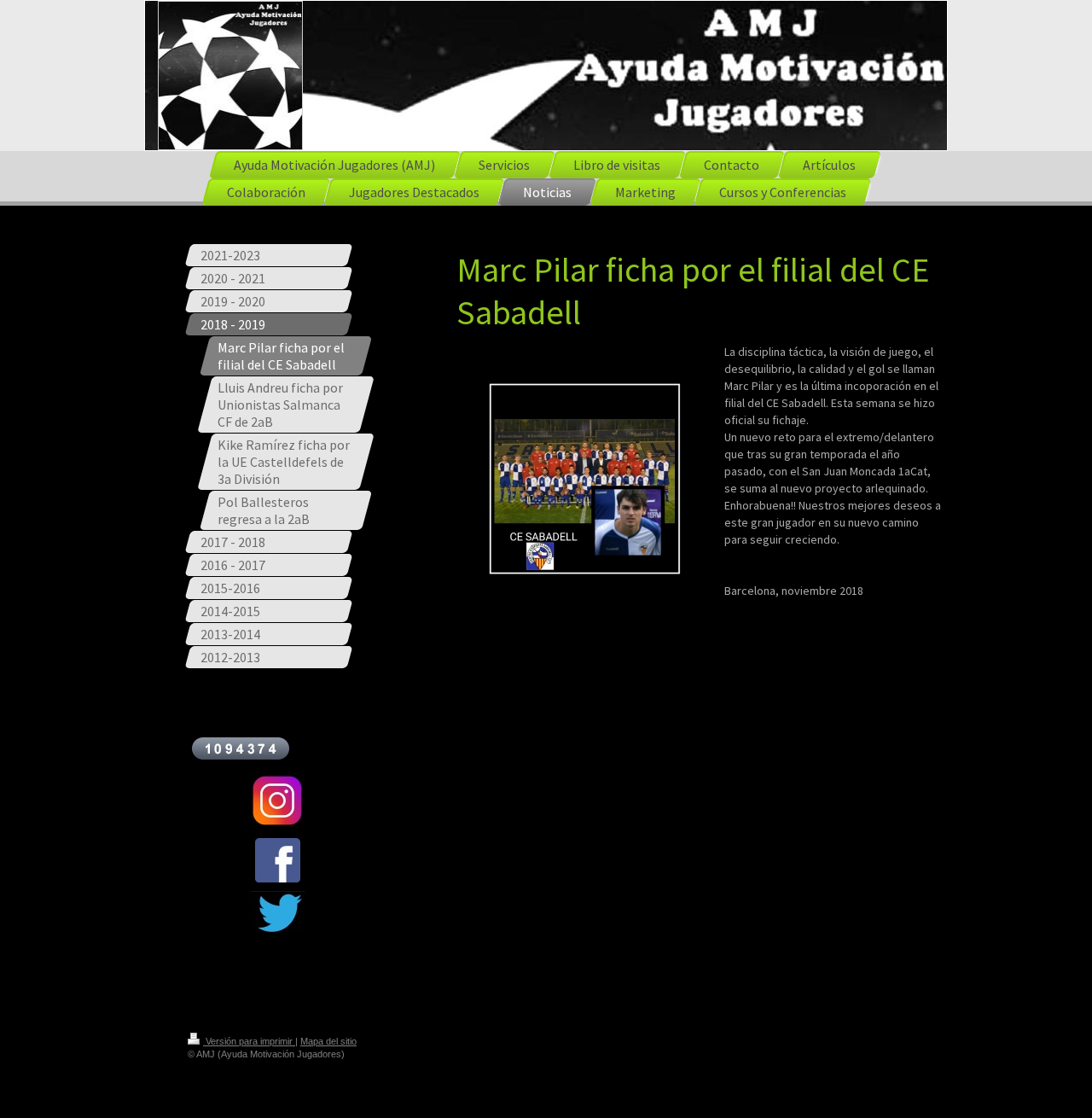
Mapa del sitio (328, 1041)
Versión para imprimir (249, 1041)
